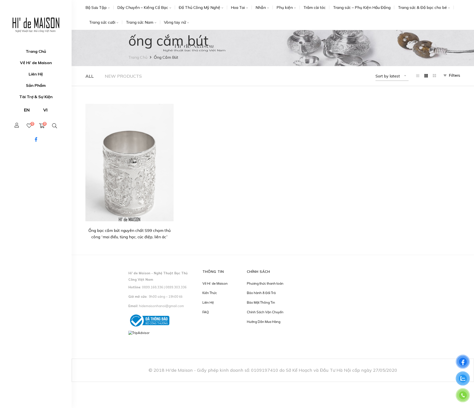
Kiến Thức (209, 293)
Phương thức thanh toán (265, 283)
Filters (454, 75)
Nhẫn (261, 7)
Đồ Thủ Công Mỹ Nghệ (199, 7)
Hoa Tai (238, 7)
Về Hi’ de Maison (215, 283)
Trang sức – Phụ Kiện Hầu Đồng (362, 7)
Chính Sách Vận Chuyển (265, 312)
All (89, 76)
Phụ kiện (284, 7)
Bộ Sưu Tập (96, 7)
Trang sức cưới (102, 22)
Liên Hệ (208, 302)
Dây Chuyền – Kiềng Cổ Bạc (142, 7)
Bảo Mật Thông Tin (261, 302)
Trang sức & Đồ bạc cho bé (422, 7)
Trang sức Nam (139, 22)
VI (45, 110)
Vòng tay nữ (175, 22)
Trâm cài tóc (314, 7)
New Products (123, 76)
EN (27, 110)
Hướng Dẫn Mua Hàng (263, 322)
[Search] (54, 126)
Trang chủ (137, 57)
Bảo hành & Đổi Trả (261, 293)
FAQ (205, 312)
